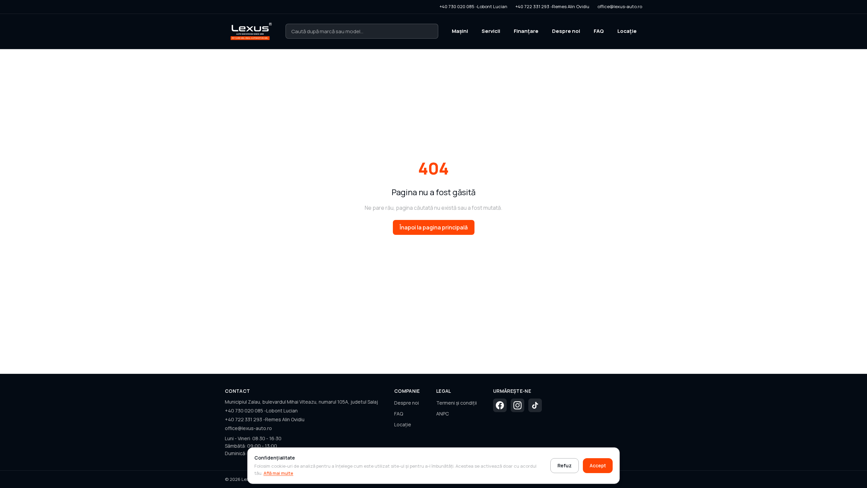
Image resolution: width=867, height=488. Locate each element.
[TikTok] (535, 405)
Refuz (564, 465)
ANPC (442, 413)
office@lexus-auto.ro (619, 6)
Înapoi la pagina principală (434, 227)
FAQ (599, 31)
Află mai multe (278, 473)
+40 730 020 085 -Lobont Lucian (473, 6)
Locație (627, 31)
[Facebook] (500, 405)
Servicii (491, 31)
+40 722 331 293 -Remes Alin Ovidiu (552, 6)
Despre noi (566, 31)
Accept (598, 465)
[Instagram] (517, 405)
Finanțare (526, 31)
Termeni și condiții (456, 403)
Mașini (460, 31)
